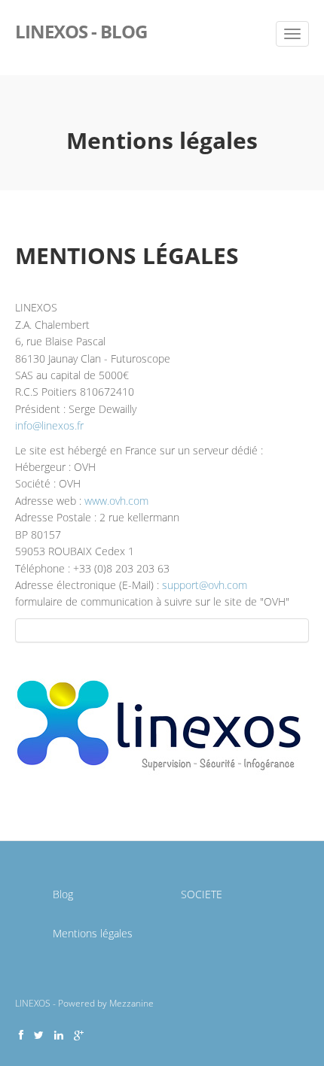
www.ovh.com (116, 501)
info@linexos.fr (49, 425)
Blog (63, 894)
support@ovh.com (204, 585)
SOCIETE (201, 894)
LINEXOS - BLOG (81, 30)
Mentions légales (93, 933)
